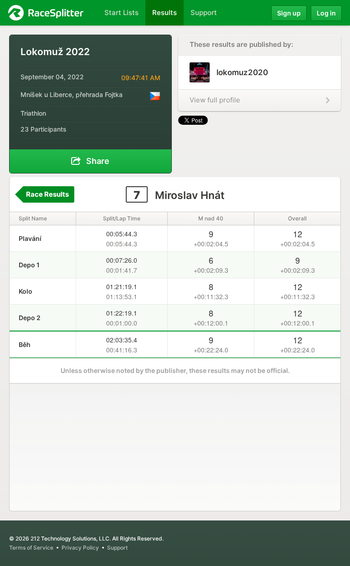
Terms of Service (31, 547)
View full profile (215, 100)
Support (117, 547)
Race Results (47, 194)
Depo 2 (30, 317)
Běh (25, 344)
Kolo (25, 291)
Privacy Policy (80, 547)
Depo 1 (29, 265)
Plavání (30, 238)
